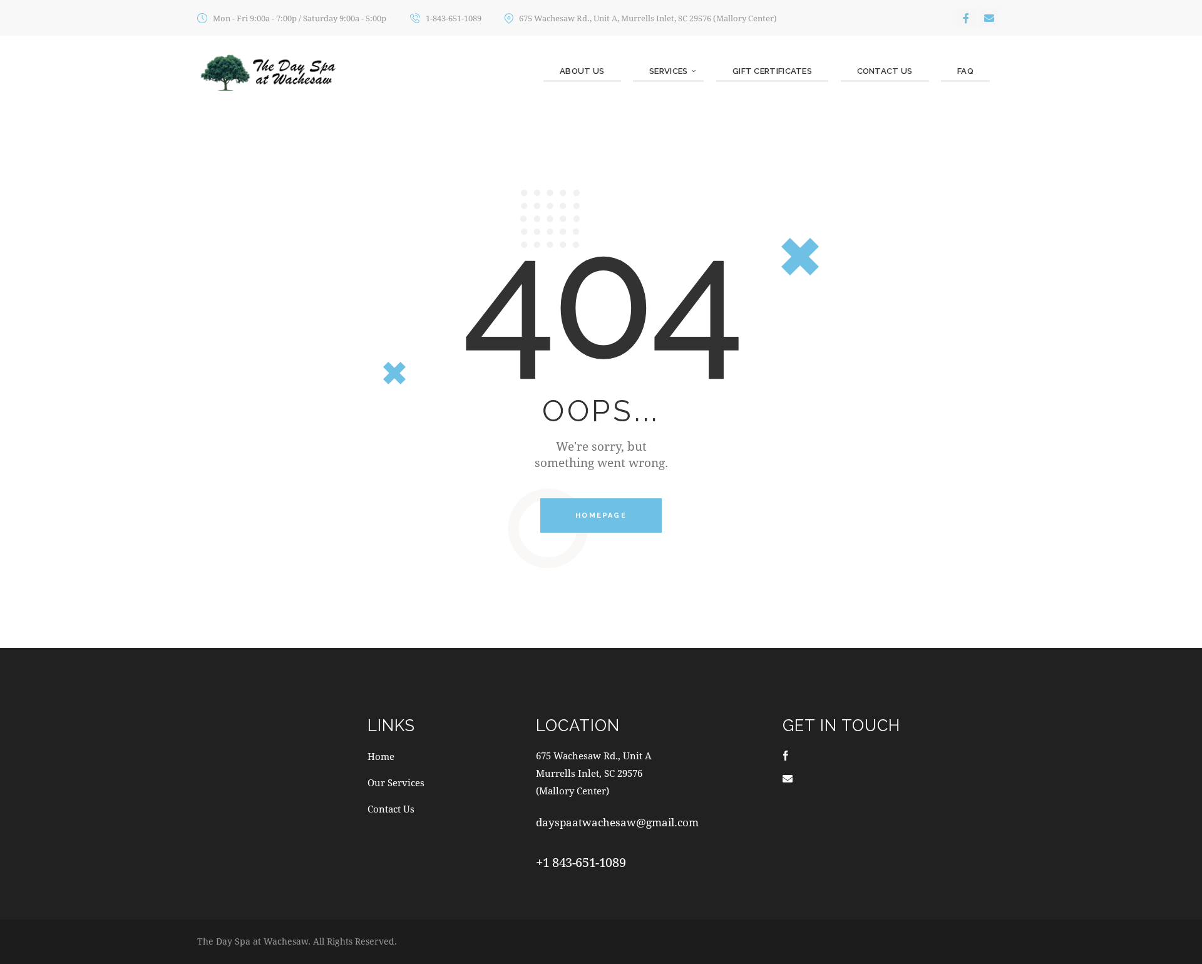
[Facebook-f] (966, 18)
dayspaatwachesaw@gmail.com (617, 822)
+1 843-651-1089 (580, 862)
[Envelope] (989, 18)
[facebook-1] (786, 755)
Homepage (601, 515)
